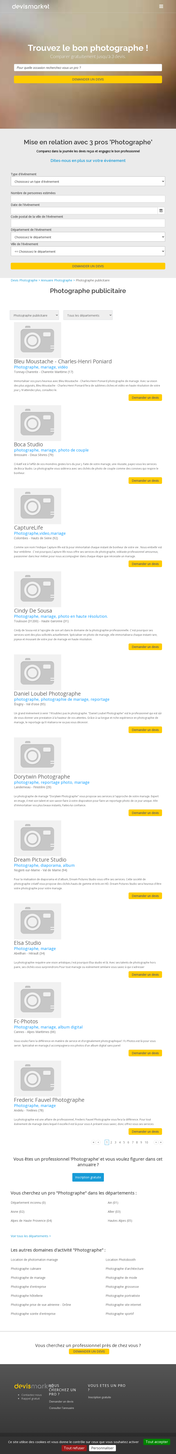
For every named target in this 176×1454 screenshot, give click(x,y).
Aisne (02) (17, 1211)
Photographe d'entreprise (28, 1287)
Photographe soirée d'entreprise (33, 1314)
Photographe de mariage (28, 1278)
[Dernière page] (160, 1142)
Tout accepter (157, 1441)
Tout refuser (74, 1448)
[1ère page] (93, 1142)
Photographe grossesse (122, 1287)
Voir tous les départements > (31, 1236)
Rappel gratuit (30, 1398)
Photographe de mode (121, 1278)
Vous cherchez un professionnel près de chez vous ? (88, 1347)
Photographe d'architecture (125, 1269)
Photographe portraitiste (123, 1296)
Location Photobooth (121, 1260)
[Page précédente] (98, 1142)
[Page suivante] (156, 1142)
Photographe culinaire (26, 1269)
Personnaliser (102, 1448)
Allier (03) (114, 1211)
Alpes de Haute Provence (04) (31, 1220)
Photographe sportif (120, 1314)
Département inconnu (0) (28, 1202)
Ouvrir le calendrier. (161, 210)
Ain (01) (113, 1202)
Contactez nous (31, 1395)
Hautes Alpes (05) (120, 1220)
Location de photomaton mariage (34, 1260)
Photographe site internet (123, 1305)
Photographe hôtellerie (27, 1296)
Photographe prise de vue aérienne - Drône (41, 1305)
